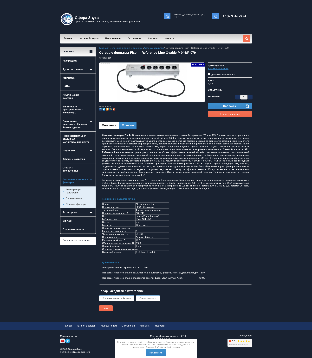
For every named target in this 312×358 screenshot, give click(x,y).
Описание (109, 125)
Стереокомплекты (73, 229)
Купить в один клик (230, 114)
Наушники (69, 150)
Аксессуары (70, 212)
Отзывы (128, 125)
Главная (68, 38)
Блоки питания (74, 198)
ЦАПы (66, 86)
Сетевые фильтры (154, 48)
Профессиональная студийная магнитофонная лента (76, 138)
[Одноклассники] (107, 109)
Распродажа (70, 60)
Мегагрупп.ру (245, 335)
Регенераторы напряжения (73, 191)
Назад (106, 308)
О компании (134, 38)
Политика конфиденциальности (75, 352)
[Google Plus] (114, 109)
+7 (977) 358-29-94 (234, 16)
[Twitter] (104, 109)
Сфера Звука (87, 18)
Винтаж (67, 220)
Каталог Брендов (89, 38)
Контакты (153, 38)
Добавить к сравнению (223, 74)
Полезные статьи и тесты (76, 240)
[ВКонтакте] (101, 109)
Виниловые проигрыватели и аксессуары (73, 109)
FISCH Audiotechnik (218, 68)
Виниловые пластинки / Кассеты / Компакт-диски (75, 124)
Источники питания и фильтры (126, 48)
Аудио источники (73, 69)
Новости (169, 38)
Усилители (69, 77)
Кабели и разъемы (74, 159)
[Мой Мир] (111, 109)
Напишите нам (113, 38)
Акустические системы (71, 96)
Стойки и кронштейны (70, 169)
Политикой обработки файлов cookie (163, 347)
